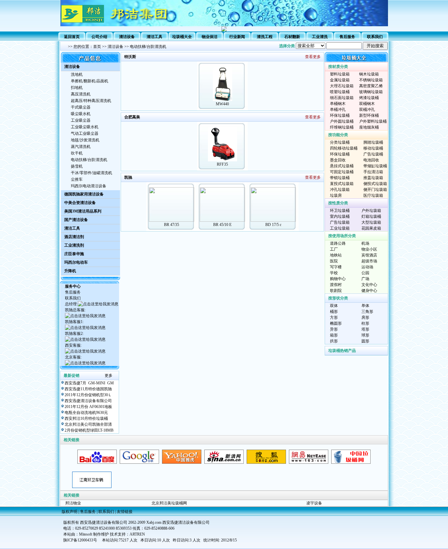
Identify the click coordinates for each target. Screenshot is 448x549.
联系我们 (375, 36)
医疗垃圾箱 (373, 195)
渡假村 (336, 284)
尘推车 (77, 179)
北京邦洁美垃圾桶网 (169, 503)
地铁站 (336, 255)
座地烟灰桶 (369, 127)
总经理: (71, 304)
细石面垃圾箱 (342, 97)
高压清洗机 (81, 94)
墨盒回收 (338, 160)
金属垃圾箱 (340, 80)
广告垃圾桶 (373, 154)
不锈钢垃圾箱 (371, 80)
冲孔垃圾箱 (340, 189)
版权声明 (69, 511)
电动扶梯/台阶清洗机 (148, 46)
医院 (334, 261)
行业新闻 (237, 36)
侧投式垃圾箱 (375, 183)
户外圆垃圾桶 (342, 121)
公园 (365, 273)
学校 (334, 273)
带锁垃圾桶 (340, 177)
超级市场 (369, 261)
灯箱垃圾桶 (371, 216)
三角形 (367, 311)
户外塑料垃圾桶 (373, 121)
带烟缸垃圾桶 (375, 166)
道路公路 (338, 243)
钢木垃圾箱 (369, 74)
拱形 (334, 341)
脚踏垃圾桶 (373, 142)
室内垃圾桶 (340, 216)
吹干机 (77, 153)
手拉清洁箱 (373, 172)
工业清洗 (320, 36)
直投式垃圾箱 (342, 183)
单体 (365, 305)
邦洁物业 (73, 503)
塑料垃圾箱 (340, 74)
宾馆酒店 (369, 255)
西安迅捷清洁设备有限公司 (88, 400)
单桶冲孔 (338, 109)
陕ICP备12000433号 (80, 540)
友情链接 (124, 511)
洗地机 (77, 74)
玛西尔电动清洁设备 (88, 186)
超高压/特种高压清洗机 (91, 100)
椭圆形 (336, 323)
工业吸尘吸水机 (84, 127)
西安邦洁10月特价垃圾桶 (86, 418)
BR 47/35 (171, 224)
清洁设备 (115, 46)
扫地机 (77, 87)
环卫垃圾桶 (340, 210)
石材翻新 (292, 36)
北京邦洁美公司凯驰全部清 (88, 424)
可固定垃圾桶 (342, 172)
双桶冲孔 (367, 109)
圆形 (365, 341)
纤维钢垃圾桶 (342, 127)
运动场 (367, 267)
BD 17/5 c (273, 224)
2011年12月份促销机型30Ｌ (88, 395)
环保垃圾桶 (340, 115)
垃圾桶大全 (182, 36)
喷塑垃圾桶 (340, 92)
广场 (365, 278)
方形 (334, 317)
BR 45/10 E (222, 224)
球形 (365, 335)
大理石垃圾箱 (342, 86)
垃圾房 (336, 195)
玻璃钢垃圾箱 (371, 92)
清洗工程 (265, 36)
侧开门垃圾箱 (375, 189)
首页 (97, 46)
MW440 (222, 104)
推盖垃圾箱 (373, 177)
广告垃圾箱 (340, 222)
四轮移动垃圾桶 (343, 148)
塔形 (365, 329)
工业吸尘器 (81, 120)
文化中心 (369, 284)
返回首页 (72, 36)
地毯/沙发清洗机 (85, 140)
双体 (334, 305)
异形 (334, 329)
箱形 (334, 335)
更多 (108, 375)
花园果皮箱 (371, 228)
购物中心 (338, 278)
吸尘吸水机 (81, 114)
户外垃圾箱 (371, 210)
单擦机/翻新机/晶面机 (89, 81)
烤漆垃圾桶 (369, 97)
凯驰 (128, 177)
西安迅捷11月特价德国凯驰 (88, 389)
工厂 (334, 249)
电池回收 (371, 160)
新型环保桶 (369, 115)
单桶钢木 (338, 103)
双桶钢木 (367, 103)
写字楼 (336, 267)
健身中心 (369, 290)
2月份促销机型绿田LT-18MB (89, 430)
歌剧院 (336, 290)
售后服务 (347, 36)
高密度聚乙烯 (371, 86)
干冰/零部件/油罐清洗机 (91, 173)
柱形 (365, 323)
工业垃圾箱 (340, 228)
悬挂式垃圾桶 (342, 166)
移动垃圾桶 (373, 148)
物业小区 (369, 249)
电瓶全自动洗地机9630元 (86, 412)
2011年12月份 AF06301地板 (88, 406)
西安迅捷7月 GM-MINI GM (89, 383)
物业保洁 (209, 36)
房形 (365, 317)
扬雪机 (77, 166)
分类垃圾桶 (340, 142)
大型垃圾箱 (371, 222)
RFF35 (222, 164)
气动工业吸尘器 (84, 133)
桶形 (334, 311)
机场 (365, 243)
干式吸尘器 (81, 107)
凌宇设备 (314, 503)
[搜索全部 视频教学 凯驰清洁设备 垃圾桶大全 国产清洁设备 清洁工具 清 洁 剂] (342, 46)
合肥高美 (132, 117)
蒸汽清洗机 (81, 146)
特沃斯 (130, 56)
